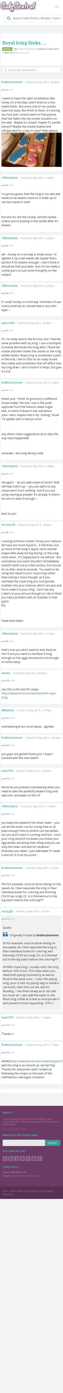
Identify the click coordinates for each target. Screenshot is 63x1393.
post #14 (5, 814)
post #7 (4, 473)
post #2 (4, 185)
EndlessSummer (27, 48)
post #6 (4, 390)
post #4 (4, 293)
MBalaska (7, 710)
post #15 (5, 875)
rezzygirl (7, 911)
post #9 (4, 641)
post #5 (4, 330)
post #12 (5, 745)
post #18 (5, 1052)
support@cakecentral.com (25, 1175)
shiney (5, 673)
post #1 (4, 89)
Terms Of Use (21, 1129)
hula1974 (7, 771)
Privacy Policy (9, 1129)
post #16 (5, 919)
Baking (7, 49)
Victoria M (8, 525)
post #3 (4, 245)
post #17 (5, 1025)
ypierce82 (8, 323)
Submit (52, 1143)
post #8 (4, 532)
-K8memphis (9, 178)
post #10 (5, 680)
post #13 (5, 778)
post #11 (5, 718)
